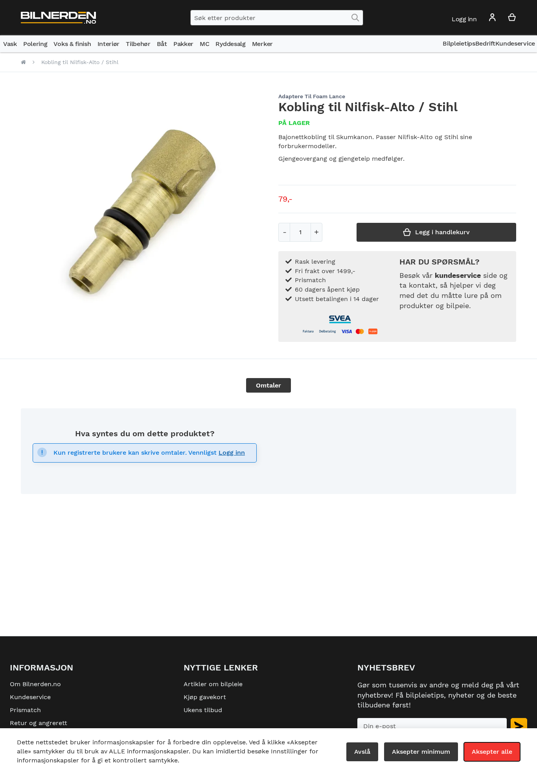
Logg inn (232, 452)
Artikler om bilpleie (213, 684)
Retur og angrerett (38, 723)
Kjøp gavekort (205, 697)
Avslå (362, 751)
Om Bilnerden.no (35, 684)
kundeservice (458, 275)
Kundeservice (30, 697)
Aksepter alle (492, 751)
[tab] (268, 385)
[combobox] (276, 18)
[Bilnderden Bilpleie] (58, 18)
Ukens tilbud (203, 710)
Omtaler (268, 385)
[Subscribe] (519, 726)
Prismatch (25, 710)
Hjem (23, 62)
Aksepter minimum (421, 751)
